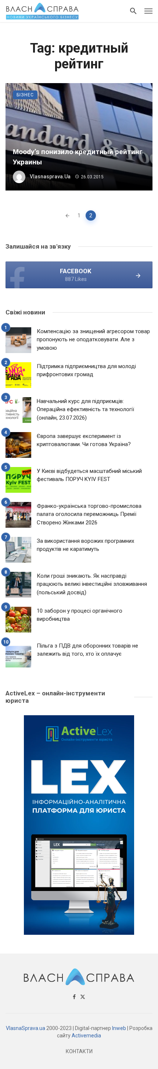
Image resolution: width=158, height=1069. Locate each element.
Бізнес (25, 94)
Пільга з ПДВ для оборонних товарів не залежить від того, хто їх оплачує (87, 650)
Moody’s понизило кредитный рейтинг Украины (78, 157)
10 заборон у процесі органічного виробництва (79, 615)
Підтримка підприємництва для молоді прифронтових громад (86, 370)
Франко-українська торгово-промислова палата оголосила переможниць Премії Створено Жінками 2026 (89, 514)
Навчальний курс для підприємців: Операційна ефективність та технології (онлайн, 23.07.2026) (85, 409)
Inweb (119, 1028)
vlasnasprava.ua (50, 176)
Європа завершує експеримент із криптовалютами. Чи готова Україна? (84, 440)
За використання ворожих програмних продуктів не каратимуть (85, 545)
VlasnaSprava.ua (25, 1028)
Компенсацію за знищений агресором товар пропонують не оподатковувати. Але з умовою (93, 339)
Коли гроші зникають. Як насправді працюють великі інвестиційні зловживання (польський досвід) (92, 584)
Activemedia (86, 1035)
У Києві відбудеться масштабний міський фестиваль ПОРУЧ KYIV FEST (89, 475)
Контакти (79, 1051)
